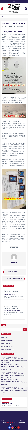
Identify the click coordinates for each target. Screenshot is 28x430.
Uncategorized (12, 26)
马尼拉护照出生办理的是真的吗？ (8, 349)
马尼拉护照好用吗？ (5, 337)
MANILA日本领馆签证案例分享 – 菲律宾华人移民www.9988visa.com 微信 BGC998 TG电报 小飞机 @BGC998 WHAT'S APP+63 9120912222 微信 (11, 366)
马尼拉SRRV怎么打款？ (6, 343)
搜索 (4, 325)
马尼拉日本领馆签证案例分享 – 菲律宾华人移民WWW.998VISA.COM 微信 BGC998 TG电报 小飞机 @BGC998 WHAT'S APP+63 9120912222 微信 (12, 359)
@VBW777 (6, 52)
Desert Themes (9, 422)
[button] (23, 399)
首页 (2, 16)
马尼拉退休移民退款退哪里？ (7, 340)
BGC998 (5, 26)
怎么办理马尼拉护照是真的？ (7, 346)
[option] (14, 403)
